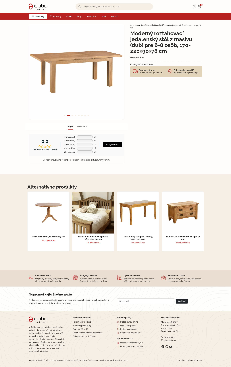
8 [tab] (88, 115)
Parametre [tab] (82, 126)
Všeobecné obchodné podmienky (88, 333)
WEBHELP (198, 360)
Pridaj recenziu (112, 144)
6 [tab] (82, 115)
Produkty (39, 16)
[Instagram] (166, 346)
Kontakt (114, 16)
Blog (79, 16)
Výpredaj (56, 16)
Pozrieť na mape (168, 331)
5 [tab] (79, 115)
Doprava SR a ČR (80, 329)
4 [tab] (75, 115)
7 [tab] (85, 115)
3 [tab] (71, 115)
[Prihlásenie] (194, 6)
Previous (35, 71)
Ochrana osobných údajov (84, 336)
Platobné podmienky (82, 325)
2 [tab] (68, 115)
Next (117, 71)
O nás (69, 16)
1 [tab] (64, 115)
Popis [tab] (70, 126)
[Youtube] (170, 346)
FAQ (104, 16)
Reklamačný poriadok (82, 322)
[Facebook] (162, 346)
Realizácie (91, 16)
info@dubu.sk (170, 340)
